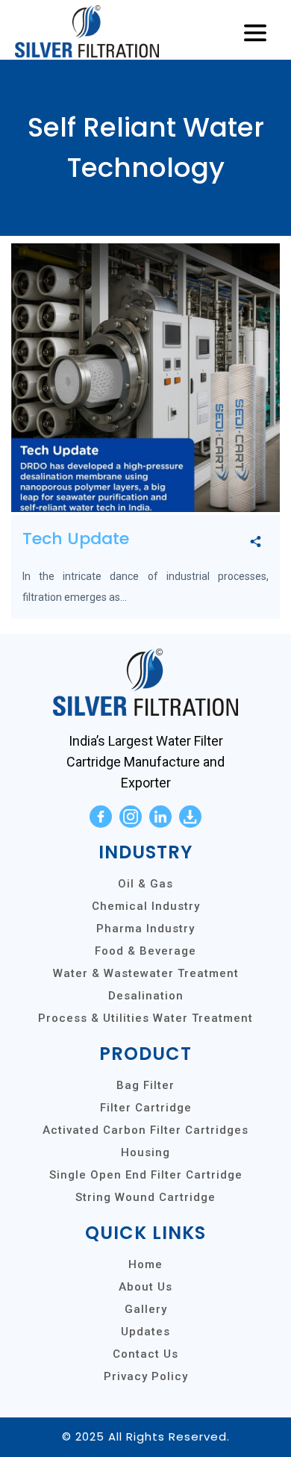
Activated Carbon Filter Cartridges (145, 1130)
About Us (145, 1287)
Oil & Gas (145, 883)
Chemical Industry (146, 906)
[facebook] (101, 816)
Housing (145, 1152)
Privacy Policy (146, 1376)
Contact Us (145, 1354)
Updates (145, 1331)
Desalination (146, 995)
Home (145, 1264)
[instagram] (130, 816)
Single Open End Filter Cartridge (145, 1175)
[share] (255, 542)
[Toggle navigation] (255, 33)
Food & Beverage (145, 951)
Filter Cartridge (146, 1107)
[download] (190, 816)
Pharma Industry (145, 928)
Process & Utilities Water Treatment (145, 1018)
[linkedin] (160, 816)
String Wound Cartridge (145, 1197)
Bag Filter (145, 1085)
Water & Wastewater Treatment (146, 973)
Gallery (146, 1309)
